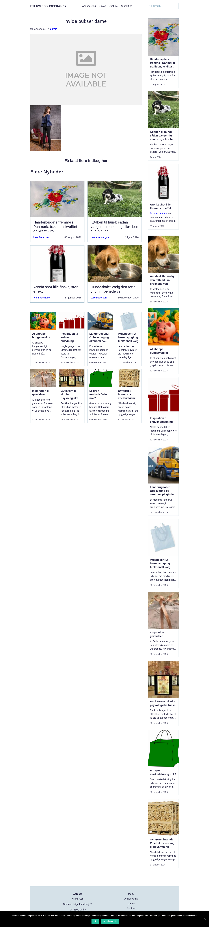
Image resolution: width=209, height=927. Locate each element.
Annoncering (89, 6)
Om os (102, 6)
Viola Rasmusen (42, 297)
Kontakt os (126, 6)
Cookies (113, 6)
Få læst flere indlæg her (86, 160)
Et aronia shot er (159, 213)
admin (53, 28)
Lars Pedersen (41, 237)
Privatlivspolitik (110, 921)
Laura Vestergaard (101, 237)
